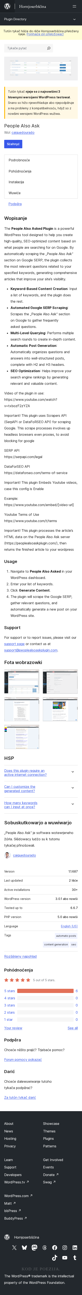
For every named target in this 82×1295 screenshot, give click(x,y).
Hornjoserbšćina (26, 1237)
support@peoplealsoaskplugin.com (30, 650)
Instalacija (16, 182)
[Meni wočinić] (75, 6)
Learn (8, 1160)
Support (10, 1167)
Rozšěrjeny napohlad (20, 956)
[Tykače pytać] (49, 48)
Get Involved (53, 1160)
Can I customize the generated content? (19, 789)
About (8, 1123)
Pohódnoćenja (20, 171)
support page (14, 644)
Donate (51, 1175)
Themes (49, 1131)
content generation (56, 944)
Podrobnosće (19, 160)
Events (48, 1167)
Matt (10, 1203)
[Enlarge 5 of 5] (34, 730)
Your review (13, 1028)
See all (73, 1028)
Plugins (48, 1138)
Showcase (51, 1123)
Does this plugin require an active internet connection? (25, 773)
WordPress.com (18, 1196)
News (8, 1131)
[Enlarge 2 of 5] (72, 675)
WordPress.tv (16, 1182)
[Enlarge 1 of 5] (34, 675)
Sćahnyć (13, 144)
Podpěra (15, 204)
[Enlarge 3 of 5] (34, 703)
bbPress (12, 1211)
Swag (49, 1182)
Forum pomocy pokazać (23, 1059)
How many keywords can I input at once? (20, 805)
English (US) (69, 926)
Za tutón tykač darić (20, 1097)
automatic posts (66, 935)
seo (73, 944)
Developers (13, 1175)
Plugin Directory (15, 19)
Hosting (10, 1138)
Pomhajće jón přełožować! (45, 34)
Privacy (10, 1146)
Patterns (49, 1146)
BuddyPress (15, 1218)
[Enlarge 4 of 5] (72, 703)
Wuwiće (15, 193)
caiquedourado (23, 132)
